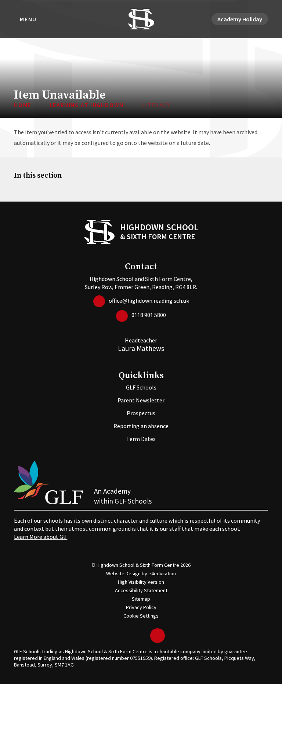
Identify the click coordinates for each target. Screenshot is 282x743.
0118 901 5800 (148, 315)
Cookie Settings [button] (141, 615)
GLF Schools (141, 387)
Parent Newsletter (141, 400)
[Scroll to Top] (157, 635)
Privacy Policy (141, 607)
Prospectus (141, 413)
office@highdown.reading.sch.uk (149, 300)
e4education (162, 573)
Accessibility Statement (141, 590)
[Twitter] (120, 635)
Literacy (156, 105)
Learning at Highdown (87, 105)
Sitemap (141, 599)
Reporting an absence (141, 426)
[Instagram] (143, 635)
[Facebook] (131, 635)
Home (22, 105)
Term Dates (141, 438)
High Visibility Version (141, 582)
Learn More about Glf (40, 536)
